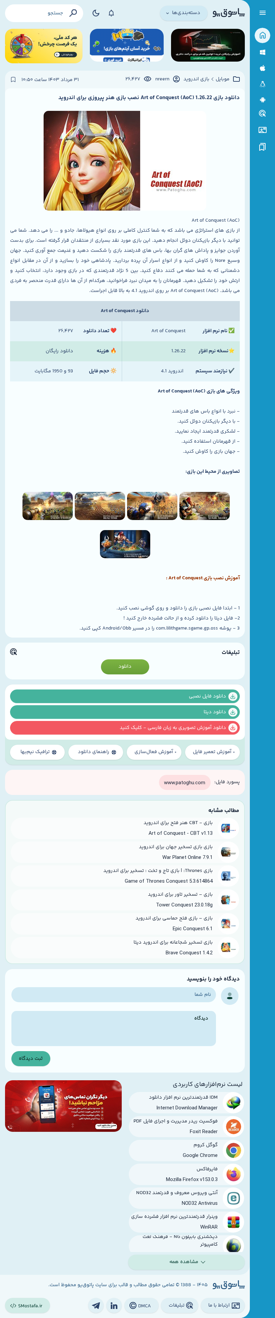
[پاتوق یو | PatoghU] (229, 13)
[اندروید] (262, 99)
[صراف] (43, 46)
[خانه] (262, 36)
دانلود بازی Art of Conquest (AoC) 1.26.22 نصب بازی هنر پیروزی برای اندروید (149, 97)
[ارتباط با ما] (262, 130)
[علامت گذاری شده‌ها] (263, 147)
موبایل (222, 79)
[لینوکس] (262, 84)
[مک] (262, 68)
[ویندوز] (262, 52)
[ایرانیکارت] (127, 46)
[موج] (208, 46)
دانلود (124, 666)
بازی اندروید (196, 79)
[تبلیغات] (262, 113)
